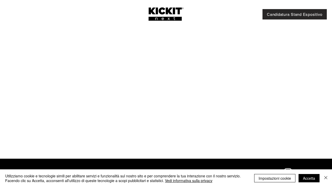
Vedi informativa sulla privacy (188, 180)
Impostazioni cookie (275, 178)
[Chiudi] (326, 178)
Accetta (309, 178)
